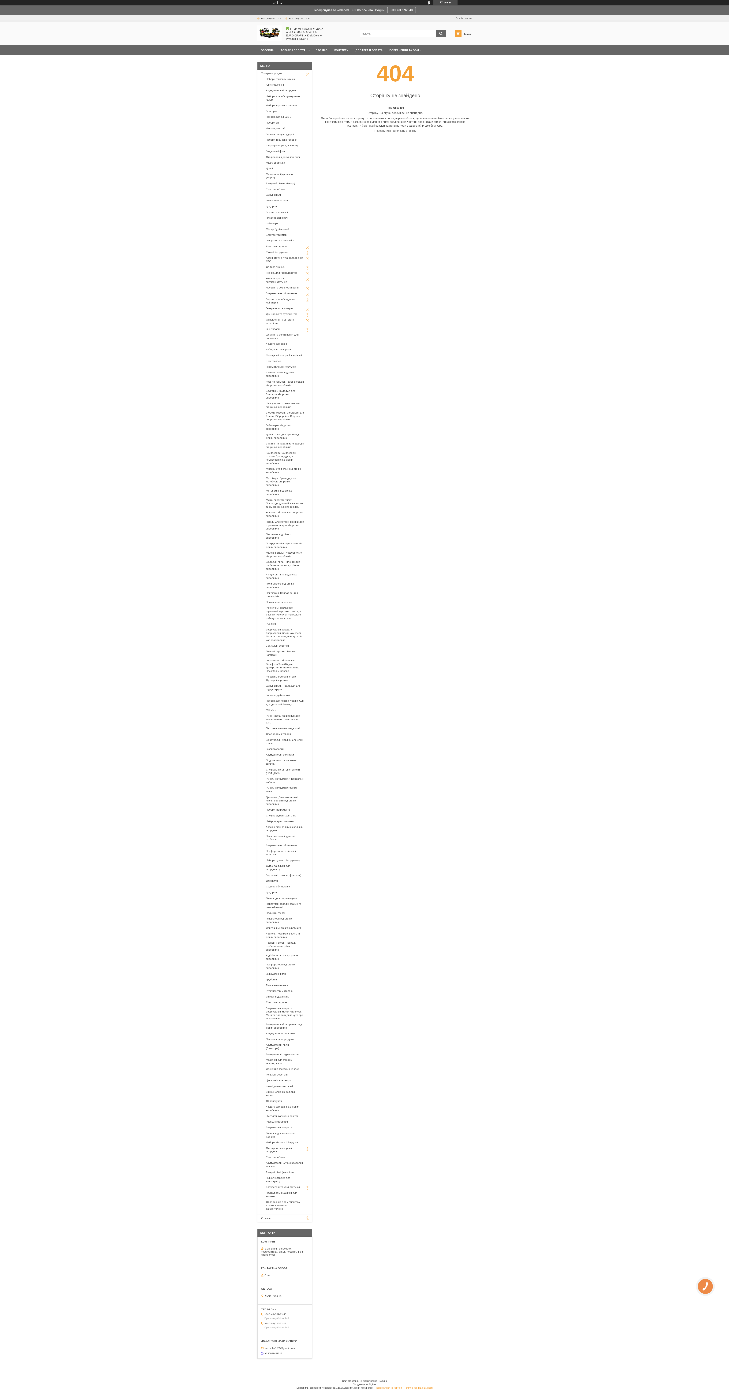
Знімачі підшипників (277, 996)
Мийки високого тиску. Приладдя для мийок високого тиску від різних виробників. (284, 503)
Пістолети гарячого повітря (282, 1116)
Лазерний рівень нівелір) (280, 183)
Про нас (321, 50)
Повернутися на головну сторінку (395, 130)
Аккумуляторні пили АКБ (280, 1033)
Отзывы (266, 1218)
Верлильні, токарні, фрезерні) (283, 875)
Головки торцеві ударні (280, 134)
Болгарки (271, 111)
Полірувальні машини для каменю (281, 1194)
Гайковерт (272, 223)
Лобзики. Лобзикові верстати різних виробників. (283, 935)
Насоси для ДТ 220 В (278, 116)
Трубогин (271, 979)
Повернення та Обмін (405, 50)
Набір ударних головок (280, 821)
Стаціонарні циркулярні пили (283, 157)
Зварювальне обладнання (281, 293)
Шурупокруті (273, 194)
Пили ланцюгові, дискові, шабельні (281, 838)
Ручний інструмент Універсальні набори (285, 780)
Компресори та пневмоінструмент (276, 280)
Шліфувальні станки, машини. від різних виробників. (283, 405)
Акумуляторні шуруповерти (282, 1054)
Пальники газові (275, 913)
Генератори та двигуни (279, 308)
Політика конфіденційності (418, 1388)
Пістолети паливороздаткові (283, 728)
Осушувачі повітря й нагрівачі (284, 355)
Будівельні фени (276, 151)
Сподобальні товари (278, 734)
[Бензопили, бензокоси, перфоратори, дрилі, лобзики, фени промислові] (269, 40)
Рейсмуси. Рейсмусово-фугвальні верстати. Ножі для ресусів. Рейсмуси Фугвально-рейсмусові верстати (284, 613)
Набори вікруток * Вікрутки (282, 1142)
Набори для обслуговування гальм (283, 98)
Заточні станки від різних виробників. (281, 374)
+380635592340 (401, 10)
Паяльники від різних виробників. (278, 536)
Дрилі (269, 168)
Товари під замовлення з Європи (281, 1135)
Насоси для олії (275, 128)
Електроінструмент (277, 246)
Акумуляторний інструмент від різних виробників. (284, 1026)
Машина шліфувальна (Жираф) (279, 176)
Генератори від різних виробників (279, 920)
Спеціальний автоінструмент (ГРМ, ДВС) (283, 771)
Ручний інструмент (277, 252)
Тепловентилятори (277, 200)
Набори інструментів (278, 809)
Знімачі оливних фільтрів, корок (281, 1093)
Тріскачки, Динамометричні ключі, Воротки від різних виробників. (282, 800)
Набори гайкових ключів (280, 79)
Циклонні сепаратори (278, 1080)
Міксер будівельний (277, 229)
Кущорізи (271, 206)
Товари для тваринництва (281, 898)
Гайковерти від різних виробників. (279, 427)
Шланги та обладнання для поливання (282, 336)
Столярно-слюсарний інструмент (279, 1150)
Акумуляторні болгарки (280, 754)
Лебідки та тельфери (278, 349)
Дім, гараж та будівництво (281, 314)
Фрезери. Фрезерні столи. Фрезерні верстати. (281, 678)
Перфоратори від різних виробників (280, 966)
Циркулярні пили (276, 973)
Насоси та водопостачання (282, 287)
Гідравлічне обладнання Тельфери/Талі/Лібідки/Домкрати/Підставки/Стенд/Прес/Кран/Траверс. (282, 665)
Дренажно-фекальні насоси (282, 1069)
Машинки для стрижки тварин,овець (279, 1061)
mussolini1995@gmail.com (280, 1348)
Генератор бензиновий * (280, 240)
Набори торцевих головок (281, 105)
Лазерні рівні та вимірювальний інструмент (284, 829)
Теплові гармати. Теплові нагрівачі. (281, 653)
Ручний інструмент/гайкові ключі (281, 789)
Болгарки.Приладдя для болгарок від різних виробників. (280, 394)
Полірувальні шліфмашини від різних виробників (284, 545)
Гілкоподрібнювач (277, 217)
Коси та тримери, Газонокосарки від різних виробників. (285, 383)
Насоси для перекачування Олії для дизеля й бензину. (285, 702)
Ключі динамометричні (279, 1086)
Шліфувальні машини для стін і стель (284, 741)
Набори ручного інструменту (283, 860)
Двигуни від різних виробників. (284, 928)
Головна (267, 50)
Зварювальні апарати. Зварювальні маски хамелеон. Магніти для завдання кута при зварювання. (284, 1013)
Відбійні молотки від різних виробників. (282, 957)
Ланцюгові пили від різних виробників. (281, 576)
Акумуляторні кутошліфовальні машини (284, 1164)
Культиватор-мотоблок (279, 991)
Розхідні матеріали (277, 1121)
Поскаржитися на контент (388, 1388)
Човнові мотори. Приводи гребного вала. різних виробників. (281, 946)
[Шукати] (441, 33)
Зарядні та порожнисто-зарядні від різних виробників (285, 445)
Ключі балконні (275, 84)
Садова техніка (275, 267)
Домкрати (272, 880)
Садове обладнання (278, 886)
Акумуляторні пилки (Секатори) (278, 1046)
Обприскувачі (274, 1101)
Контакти (341, 50)
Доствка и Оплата (369, 50)
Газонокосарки (275, 749)
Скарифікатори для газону (282, 145)
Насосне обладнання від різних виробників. (285, 514)
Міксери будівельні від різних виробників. (283, 470)
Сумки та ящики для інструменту (278, 867)
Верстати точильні (277, 212)
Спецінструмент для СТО (281, 815)
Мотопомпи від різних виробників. (279, 492)
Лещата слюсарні (276, 343)
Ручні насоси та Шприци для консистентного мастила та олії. (283, 719)
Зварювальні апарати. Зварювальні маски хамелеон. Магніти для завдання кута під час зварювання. (284, 634)
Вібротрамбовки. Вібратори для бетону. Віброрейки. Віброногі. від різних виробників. (285, 416)
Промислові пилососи (279, 602)
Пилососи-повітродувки (280, 1039)
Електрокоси (273, 361)
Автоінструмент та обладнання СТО (284, 259)
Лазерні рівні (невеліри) (280, 1172)
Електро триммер (276, 234)
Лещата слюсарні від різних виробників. (282, 1108)
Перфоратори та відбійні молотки (281, 853)
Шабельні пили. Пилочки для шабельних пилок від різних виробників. (283, 565)
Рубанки (271, 623)
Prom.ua (382, 1381)
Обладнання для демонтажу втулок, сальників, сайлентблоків (283, 1205)
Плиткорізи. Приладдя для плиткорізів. (282, 595)
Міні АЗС (271, 709)
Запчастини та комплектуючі (283, 1187)
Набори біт (272, 122)
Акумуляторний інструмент (282, 90)
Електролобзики (275, 189)
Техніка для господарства (281, 272)
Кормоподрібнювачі (278, 695)
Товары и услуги (271, 73)
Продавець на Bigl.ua (364, 1384)
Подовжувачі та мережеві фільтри (281, 762)
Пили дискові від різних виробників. (280, 585)
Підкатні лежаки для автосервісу (278, 1179)
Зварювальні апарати (279, 1127)
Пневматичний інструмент (281, 366)
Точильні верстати (277, 1074)
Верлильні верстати (278, 645)
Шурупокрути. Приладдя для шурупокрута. (283, 687)
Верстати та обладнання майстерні (281, 301)
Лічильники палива (277, 985)
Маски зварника (275, 162)
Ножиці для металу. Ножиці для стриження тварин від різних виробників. (285, 525)
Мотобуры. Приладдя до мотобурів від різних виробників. (281, 481)
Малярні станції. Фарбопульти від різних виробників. (284, 554)
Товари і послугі (292, 50)
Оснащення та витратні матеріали (280, 321)
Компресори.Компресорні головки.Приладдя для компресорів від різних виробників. (281, 458)
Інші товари (273, 329)
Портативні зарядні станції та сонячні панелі (283, 905)
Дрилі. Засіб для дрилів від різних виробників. (282, 436)
